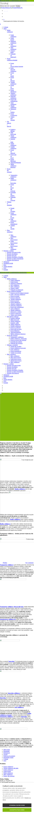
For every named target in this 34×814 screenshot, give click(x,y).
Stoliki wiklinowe (15, 324)
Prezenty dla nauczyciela (14, 365)
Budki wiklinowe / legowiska (18, 338)
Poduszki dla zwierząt (16, 343)
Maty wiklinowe (15, 356)
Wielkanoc (6, 375)
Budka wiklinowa (20, 489)
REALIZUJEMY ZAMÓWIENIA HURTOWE (13, 0)
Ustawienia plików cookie (17, 805)
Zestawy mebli (14, 288)
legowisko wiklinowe (14, 693)
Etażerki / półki (14, 323)
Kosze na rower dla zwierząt (18, 340)
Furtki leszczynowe (15, 359)
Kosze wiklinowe (8, 766)
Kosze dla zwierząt (12, 335)
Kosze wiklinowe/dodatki (14, 291)
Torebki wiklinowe (15, 299)
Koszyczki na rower (16, 329)
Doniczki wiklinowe (16, 305)
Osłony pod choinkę (16, 315)
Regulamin (6, 751)
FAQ (4, 381)
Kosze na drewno (15, 297)
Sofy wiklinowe (14, 285)
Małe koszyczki (14, 319)
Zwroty (5, 754)
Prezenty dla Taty (12, 368)
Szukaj (18, 6)
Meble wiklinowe (12, 279)
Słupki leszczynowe (15, 360)
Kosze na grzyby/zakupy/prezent (19, 293)
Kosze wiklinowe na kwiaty (18, 348)
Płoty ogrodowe (11, 354)
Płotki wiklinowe (8, 773)
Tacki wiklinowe (15, 308)
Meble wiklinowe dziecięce (18, 334)
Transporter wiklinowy (7, 565)
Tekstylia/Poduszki (15, 332)
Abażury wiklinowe (15, 304)
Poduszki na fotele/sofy (16, 290)
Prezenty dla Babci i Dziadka (15, 370)
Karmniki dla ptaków (16, 342)
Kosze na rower (14, 301)
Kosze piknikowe (15, 302)
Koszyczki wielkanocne (17, 307)
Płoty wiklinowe (15, 362)
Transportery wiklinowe (17, 337)
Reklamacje (6, 753)
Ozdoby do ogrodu (15, 353)
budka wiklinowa (15, 519)
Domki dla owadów (15, 346)
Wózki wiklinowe (15, 321)
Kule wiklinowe (14, 349)
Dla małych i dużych (12, 316)
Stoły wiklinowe (15, 286)
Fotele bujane (14, 282)
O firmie (5, 275)
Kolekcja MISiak (15, 318)
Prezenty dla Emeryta (13, 373)
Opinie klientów (7, 379)
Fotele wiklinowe (15, 280)
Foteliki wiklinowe (15, 326)
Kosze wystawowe (15, 313)
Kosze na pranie (14, 296)
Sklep (5, 277)
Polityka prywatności (9, 756)
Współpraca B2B (8, 376)
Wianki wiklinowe (15, 310)
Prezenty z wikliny (8, 364)
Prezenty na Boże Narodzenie (15, 371)
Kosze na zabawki (15, 327)
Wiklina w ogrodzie (12, 345)
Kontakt (5, 382)
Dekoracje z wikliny (16, 312)
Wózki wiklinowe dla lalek (10, 768)
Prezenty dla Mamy (12, 367)
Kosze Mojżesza (15, 330)
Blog (4, 378)
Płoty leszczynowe (15, 357)
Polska (5, 563)
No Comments (29, 562)
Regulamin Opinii (8, 757)
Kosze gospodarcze (15, 351)
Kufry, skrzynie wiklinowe (17, 294)
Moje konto (6, 749)
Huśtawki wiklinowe (16, 283)
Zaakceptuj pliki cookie (17, 810)
